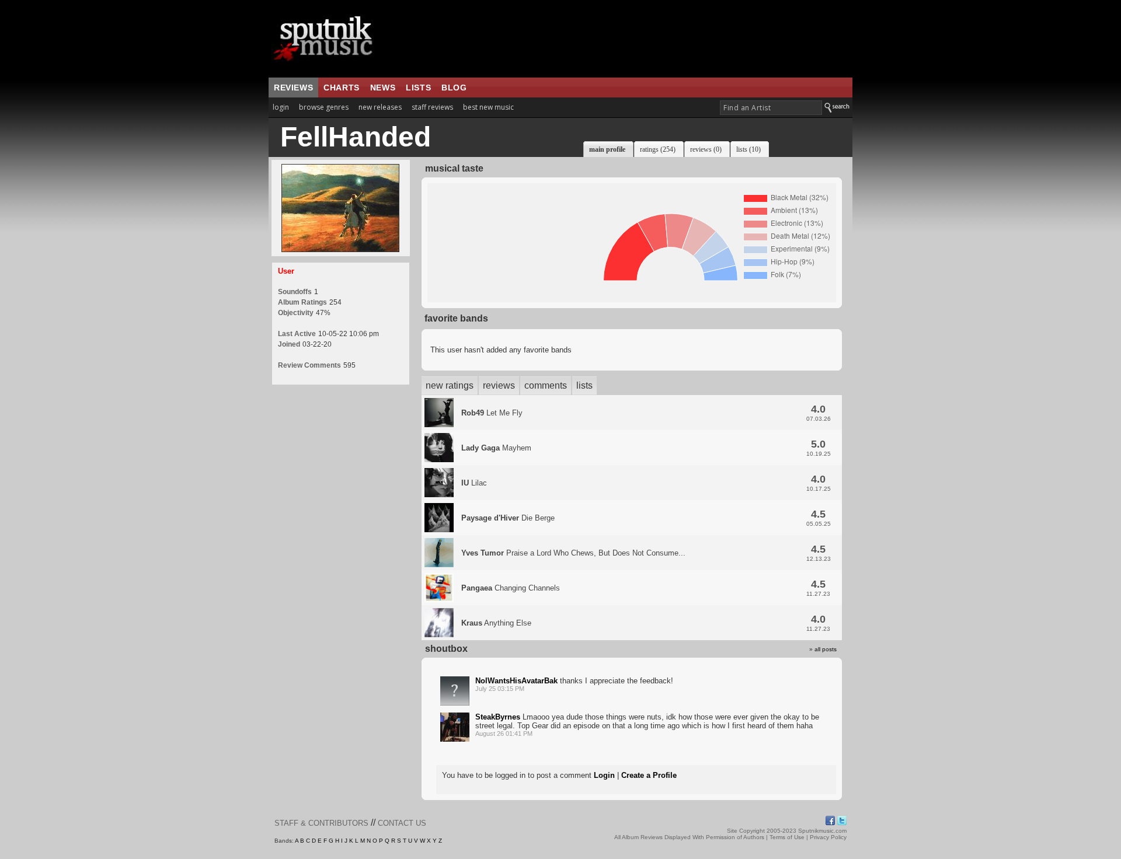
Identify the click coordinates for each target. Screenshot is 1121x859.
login (281, 107)
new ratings (450, 385)
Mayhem (496, 448)
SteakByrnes (497, 717)
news (382, 87)
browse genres (324, 107)
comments (545, 385)
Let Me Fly (492, 412)
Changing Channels (510, 588)
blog (453, 87)
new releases (380, 107)
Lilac (474, 483)
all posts (825, 649)
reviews (293, 87)
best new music (488, 107)
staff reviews (432, 107)
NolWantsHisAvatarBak (516, 680)
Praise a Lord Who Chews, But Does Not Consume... (573, 553)
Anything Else (496, 623)
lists (418, 87)
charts (341, 87)
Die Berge (508, 518)
